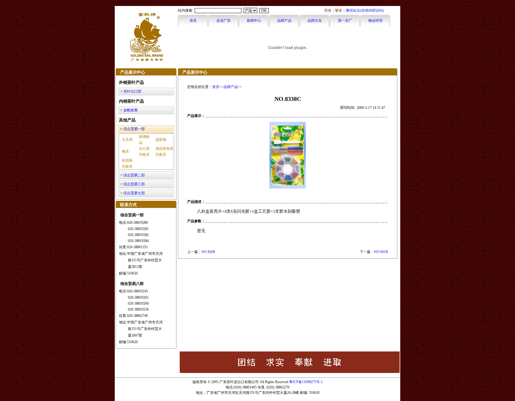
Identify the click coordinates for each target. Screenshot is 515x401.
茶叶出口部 (132, 91)
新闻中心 (254, 20)
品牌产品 (284, 20)
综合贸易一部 (134, 129)
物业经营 (375, 20)
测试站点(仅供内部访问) (365, 10)
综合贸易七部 (134, 193)
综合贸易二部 (134, 175)
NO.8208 (208, 252)
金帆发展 (130, 110)
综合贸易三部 (134, 184)
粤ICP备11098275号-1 (306, 382)
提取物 (161, 140)
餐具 (125, 151)
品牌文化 (315, 20)
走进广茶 (223, 20)
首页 (193, 20)
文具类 (127, 140)
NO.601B (381, 252)
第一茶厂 (345, 20)
